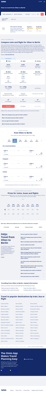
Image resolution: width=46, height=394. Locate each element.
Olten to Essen (4, 341)
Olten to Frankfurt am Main (7, 325)
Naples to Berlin (19, 317)
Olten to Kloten (19, 338)
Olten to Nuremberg (35, 336)
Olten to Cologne (34, 325)
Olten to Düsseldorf (5, 330)
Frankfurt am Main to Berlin (36, 306)
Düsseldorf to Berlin (5, 322)
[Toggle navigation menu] (44, 1)
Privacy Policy (26, 390)
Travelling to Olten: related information (10, 290)
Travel (6, 346)
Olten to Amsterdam (20, 325)
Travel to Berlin (22, 346)
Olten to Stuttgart (20, 330)
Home (2, 346)
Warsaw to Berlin (5, 319)
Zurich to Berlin (19, 314)
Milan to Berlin (4, 306)
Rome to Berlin (33, 303)
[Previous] (5, 205)
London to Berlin (5, 303)
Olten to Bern (4, 336)
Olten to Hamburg (20, 327)
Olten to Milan (33, 322)
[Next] (41, 140)
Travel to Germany (14, 346)
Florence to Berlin (34, 319)
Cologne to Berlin (34, 311)
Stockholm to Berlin (20, 311)
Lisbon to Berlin (33, 314)
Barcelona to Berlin (5, 309)
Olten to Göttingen (20, 341)
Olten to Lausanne (34, 333)
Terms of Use (19, 390)
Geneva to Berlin (34, 317)
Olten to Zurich (4, 327)
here (40, 185)
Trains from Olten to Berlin (29, 288)
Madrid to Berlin (19, 306)
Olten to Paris (19, 322)
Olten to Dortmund (5, 333)
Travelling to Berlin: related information (32, 290)
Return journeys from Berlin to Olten (9, 288)
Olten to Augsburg (34, 338)
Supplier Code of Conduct (37, 390)
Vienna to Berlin (19, 309)
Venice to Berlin (19, 319)
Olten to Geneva (34, 327)
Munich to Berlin (4, 311)
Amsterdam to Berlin (35, 309)
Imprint (12, 390)
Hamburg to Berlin (5, 317)
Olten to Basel (33, 330)
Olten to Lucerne (19, 336)
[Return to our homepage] (3, 1)
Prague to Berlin (4, 314)
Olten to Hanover (19, 333)
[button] (28, 14)
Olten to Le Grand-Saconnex (7, 338)
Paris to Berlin (19, 303)
